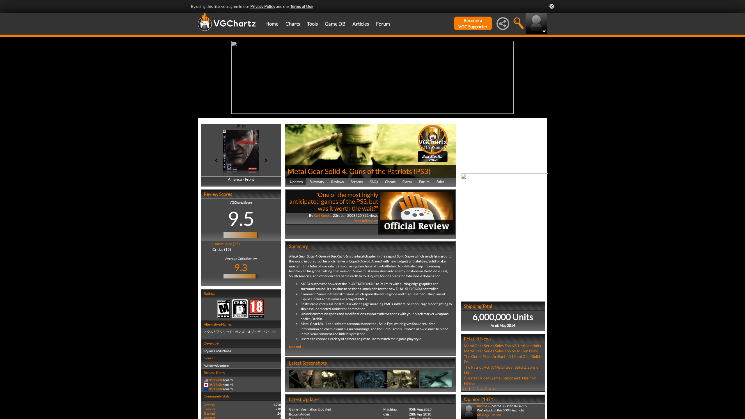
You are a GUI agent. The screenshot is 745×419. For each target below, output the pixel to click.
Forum (383, 24)
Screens (357, 182)
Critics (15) (221, 249)
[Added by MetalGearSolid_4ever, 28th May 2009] (305, 379)
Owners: (210, 404)
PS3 (422, 171)
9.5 (241, 218)
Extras (407, 182)
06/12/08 (215, 380)
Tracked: (210, 413)
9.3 (240, 267)
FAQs (374, 182)
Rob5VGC (484, 406)
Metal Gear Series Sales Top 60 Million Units (501, 351)
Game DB (335, 24)
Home (272, 24)
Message (483, 415)
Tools (312, 24)
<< (464, 388)
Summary (317, 182)
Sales (440, 182)
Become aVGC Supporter (472, 23)
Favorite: (210, 409)
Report (496, 415)
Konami (295, 347)
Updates (296, 182)
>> (495, 388)
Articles (360, 24)
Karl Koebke (323, 215)
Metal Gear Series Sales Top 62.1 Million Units (502, 345)
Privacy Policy (262, 6)
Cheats (390, 182)
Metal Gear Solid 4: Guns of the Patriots (350, 171)
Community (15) (226, 244)
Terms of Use (301, 6)
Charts (292, 24)
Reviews (337, 182)
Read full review (366, 221)
